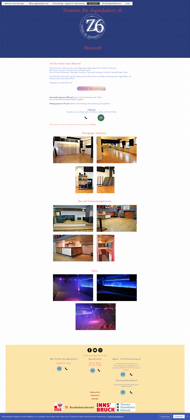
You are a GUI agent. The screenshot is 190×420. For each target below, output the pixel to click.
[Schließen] (187, 416)
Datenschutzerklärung (116, 416)
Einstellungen (165, 416)
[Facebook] (89, 350)
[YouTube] (95, 350)
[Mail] (101, 117)
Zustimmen (179, 416)
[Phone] (85, 117)
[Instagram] (100, 350)
